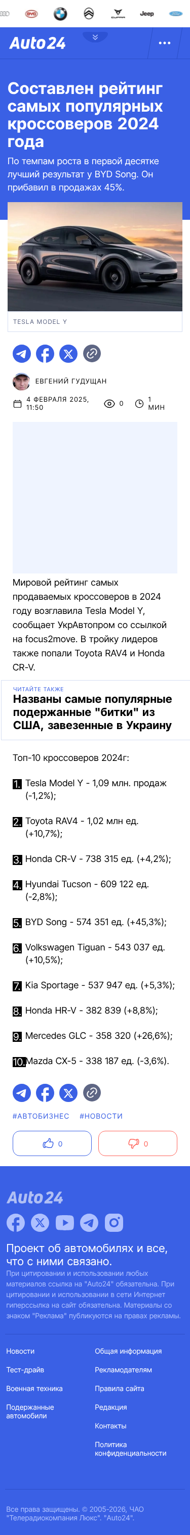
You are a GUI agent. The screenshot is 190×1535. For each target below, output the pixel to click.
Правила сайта (120, 1388)
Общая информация (128, 1351)
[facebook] (45, 354)
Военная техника (35, 1388)
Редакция (111, 1407)
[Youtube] (65, 1223)
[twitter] (68, 354)
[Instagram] (114, 1223)
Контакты (111, 1426)
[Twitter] (40, 1223)
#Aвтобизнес (41, 1116)
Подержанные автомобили (30, 1411)
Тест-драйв (26, 1370)
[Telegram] (89, 1223)
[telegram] (22, 354)
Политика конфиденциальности (131, 1449)
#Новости (101, 1116)
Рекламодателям (124, 1370)
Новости (21, 1351)
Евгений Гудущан (71, 381)
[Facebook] (16, 1223)
